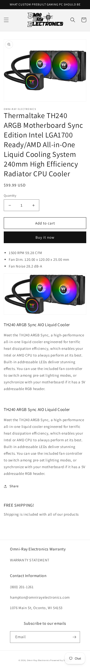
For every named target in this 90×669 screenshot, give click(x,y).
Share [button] (14, 486)
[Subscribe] (74, 637)
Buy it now (45, 237)
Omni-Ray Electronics (38, 660)
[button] (6, 19)
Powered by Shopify (61, 660)
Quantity (10, 195)
